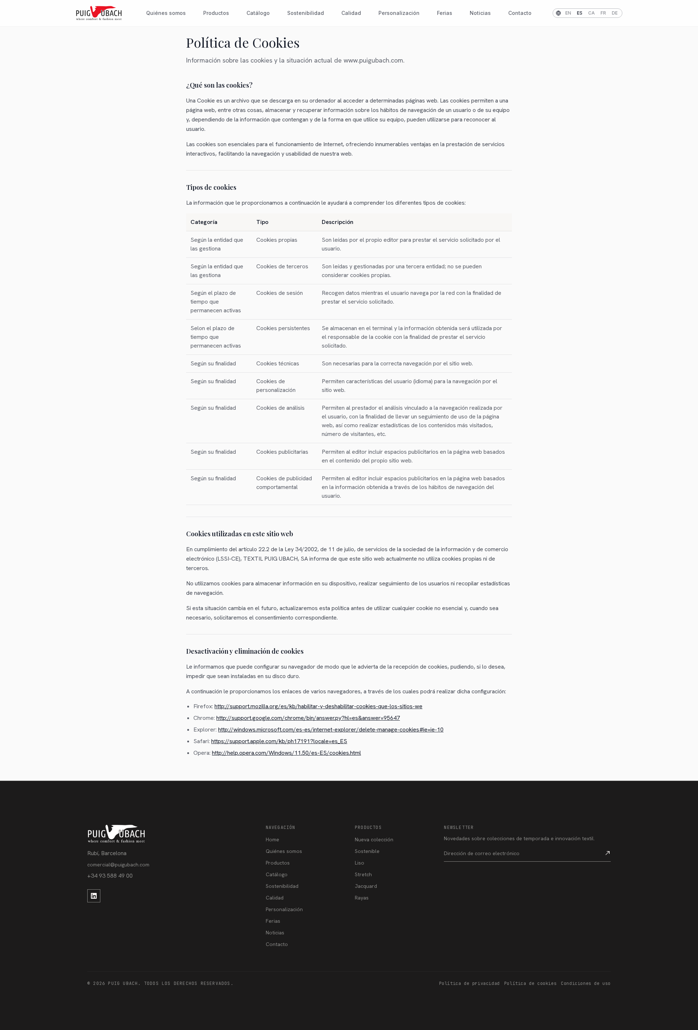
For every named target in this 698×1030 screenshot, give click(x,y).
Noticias (480, 13)
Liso (359, 862)
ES (579, 13)
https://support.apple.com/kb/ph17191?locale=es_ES (279, 741)
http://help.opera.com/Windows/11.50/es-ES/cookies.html (286, 753)
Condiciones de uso (586, 983)
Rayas (362, 897)
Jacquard (366, 886)
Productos (216, 13)
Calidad (351, 13)
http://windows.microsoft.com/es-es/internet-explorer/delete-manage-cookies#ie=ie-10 (331, 729)
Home (272, 839)
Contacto (519, 13)
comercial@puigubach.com (118, 864)
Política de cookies (530, 983)
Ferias (444, 13)
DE (615, 13)
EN (568, 13)
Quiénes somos (166, 13)
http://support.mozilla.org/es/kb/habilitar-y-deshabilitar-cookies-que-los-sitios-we (318, 706)
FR (603, 13)
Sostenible (367, 851)
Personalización (399, 13)
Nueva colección (374, 839)
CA (591, 13)
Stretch (363, 874)
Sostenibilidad (305, 13)
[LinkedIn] (93, 895)
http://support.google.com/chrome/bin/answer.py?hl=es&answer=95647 (308, 718)
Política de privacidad (469, 983)
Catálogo (258, 13)
